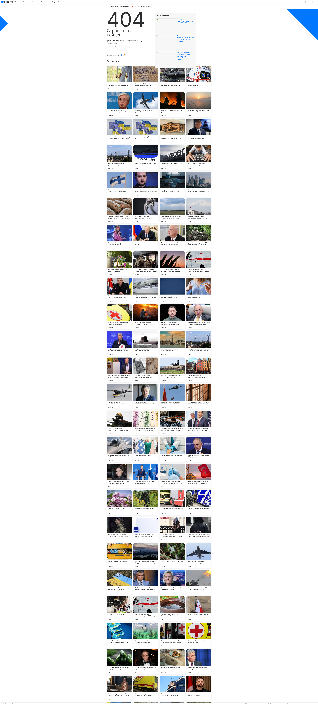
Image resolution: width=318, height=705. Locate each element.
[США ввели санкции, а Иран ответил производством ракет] (172, 263)
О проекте (251, 703)
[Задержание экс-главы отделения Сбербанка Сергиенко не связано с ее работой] (198, 529)
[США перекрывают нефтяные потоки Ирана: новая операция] (145, 582)
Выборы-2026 (114, 6)
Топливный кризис (145, 6)
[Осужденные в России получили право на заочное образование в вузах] (198, 396)
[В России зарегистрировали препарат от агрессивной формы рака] (172, 476)
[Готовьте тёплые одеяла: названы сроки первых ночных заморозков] (172, 555)
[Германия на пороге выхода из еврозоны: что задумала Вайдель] (145, 423)
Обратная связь (305, 703)
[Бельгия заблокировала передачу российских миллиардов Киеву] (119, 131)
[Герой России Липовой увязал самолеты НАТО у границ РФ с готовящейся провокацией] (145, 529)
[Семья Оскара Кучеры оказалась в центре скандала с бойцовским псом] (145, 661)
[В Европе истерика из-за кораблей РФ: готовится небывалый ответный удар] (145, 343)
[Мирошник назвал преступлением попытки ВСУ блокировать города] (145, 396)
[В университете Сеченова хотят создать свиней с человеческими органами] (119, 210)
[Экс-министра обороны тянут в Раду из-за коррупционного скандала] (119, 290)
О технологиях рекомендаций (262, 703)
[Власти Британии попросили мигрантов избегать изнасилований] (172, 343)
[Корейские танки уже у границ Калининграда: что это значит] (172, 78)
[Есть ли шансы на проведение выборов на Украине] (198, 688)
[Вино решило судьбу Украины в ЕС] (145, 131)
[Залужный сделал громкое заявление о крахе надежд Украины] (198, 131)
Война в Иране (125, 6)
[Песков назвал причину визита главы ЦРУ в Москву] (198, 661)
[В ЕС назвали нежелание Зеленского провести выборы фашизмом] (172, 316)
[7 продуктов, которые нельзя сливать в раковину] (172, 661)
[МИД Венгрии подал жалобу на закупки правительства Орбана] (119, 343)
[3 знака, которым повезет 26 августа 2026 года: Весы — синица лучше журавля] (119, 688)
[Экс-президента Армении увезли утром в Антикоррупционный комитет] (119, 370)
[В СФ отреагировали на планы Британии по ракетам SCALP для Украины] (145, 290)
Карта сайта (314, 703)
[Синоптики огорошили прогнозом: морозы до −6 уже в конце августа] (172, 529)
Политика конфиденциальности (277, 703)
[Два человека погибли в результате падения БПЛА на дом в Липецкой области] (145, 608)
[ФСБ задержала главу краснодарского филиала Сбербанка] (145, 210)
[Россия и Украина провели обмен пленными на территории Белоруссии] (198, 502)
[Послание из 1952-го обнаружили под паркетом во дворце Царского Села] (145, 78)
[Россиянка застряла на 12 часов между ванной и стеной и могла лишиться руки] (172, 449)
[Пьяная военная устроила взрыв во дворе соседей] (145, 157)
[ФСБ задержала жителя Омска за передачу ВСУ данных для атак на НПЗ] (145, 263)
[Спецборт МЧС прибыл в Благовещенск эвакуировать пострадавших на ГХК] (198, 555)
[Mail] (2, 2)
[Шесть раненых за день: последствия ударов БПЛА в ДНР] (198, 263)
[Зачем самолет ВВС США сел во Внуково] (172, 157)
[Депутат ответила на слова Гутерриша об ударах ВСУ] (172, 688)
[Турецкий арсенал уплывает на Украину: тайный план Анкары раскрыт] (198, 476)
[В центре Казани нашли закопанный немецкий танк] (145, 370)
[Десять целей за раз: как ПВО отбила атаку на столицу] (198, 582)
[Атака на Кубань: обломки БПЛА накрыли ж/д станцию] (119, 316)
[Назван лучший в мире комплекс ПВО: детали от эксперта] (172, 370)
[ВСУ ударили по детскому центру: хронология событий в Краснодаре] (172, 502)
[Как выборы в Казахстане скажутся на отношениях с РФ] (119, 635)
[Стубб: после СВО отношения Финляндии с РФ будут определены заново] (145, 476)
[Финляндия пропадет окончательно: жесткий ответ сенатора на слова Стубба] (119, 184)
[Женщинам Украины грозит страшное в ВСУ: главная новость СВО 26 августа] (119, 529)
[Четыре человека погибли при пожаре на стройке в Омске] (172, 184)
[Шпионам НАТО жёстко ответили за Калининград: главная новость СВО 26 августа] (119, 449)
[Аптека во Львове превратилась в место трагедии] (198, 78)
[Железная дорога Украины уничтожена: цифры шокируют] (119, 157)
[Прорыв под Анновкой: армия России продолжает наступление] (145, 502)
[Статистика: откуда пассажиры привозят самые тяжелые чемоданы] (119, 555)
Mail (3, 703)
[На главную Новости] (8, 2)
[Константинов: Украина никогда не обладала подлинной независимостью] (119, 582)
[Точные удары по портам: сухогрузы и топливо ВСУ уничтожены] (145, 316)
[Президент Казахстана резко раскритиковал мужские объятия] (119, 104)
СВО (135, 6)
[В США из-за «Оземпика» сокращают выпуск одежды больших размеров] (145, 449)
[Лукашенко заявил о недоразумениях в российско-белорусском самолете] (119, 396)
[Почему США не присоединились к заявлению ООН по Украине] (172, 423)
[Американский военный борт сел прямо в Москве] (145, 104)
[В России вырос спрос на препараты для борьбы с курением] (198, 290)
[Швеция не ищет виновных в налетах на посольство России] (172, 131)
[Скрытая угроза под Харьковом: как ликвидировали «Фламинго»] (172, 210)
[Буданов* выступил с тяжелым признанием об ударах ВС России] (145, 184)
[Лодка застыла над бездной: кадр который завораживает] (145, 635)
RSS (246, 703)
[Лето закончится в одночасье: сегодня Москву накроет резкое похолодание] (198, 184)
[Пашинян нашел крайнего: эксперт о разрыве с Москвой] (198, 210)
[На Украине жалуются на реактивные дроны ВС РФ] (172, 290)
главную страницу (124, 47)
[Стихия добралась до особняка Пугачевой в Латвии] (119, 237)
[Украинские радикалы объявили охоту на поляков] (198, 608)
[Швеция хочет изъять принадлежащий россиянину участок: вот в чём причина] (198, 370)
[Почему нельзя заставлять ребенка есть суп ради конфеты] (119, 608)
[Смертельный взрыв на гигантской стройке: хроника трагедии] (145, 688)
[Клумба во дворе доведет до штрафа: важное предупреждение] (119, 263)
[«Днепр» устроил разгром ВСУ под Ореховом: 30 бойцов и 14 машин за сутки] (198, 237)
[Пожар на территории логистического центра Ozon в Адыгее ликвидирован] (119, 423)
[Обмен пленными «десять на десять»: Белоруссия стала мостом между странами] (172, 396)
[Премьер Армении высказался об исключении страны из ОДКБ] (198, 316)
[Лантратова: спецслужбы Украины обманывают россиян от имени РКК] (172, 635)
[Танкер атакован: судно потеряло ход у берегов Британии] (198, 104)
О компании (8, 703)
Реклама (14, 703)
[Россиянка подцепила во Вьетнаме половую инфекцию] (119, 78)
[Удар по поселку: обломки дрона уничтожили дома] (172, 104)
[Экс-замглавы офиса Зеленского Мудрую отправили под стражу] (145, 555)
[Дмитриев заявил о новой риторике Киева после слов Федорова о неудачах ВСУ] (172, 237)
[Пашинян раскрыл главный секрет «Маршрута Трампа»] (198, 449)
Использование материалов (293, 703)
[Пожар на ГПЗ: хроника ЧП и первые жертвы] (198, 635)
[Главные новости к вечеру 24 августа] (145, 237)
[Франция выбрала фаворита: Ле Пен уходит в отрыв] (172, 582)
